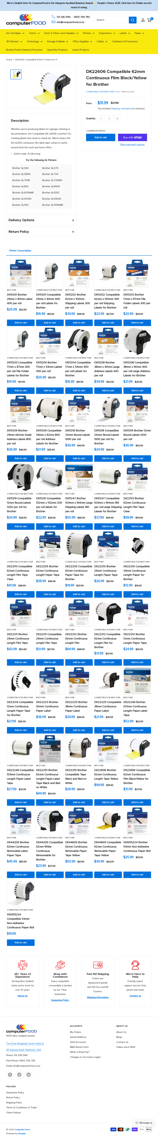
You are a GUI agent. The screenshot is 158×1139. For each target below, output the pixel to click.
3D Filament (12, 41)
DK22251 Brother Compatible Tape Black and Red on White (76, 777)
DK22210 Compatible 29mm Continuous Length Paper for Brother (136, 573)
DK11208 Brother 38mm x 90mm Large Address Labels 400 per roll (107, 369)
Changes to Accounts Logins (85, 1057)
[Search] (133, 20)
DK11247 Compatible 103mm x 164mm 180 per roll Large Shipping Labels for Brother (108, 505)
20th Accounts (78, 1042)
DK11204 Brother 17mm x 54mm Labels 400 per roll (49, 367)
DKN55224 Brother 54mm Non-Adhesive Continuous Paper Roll (136, 846)
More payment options (133, 144)
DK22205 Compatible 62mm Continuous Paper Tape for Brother (78, 573)
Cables (100, 41)
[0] (149, 20)
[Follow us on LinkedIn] (28, 1075)
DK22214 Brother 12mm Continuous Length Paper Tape (135, 638)
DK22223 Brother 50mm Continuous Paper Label (47, 706)
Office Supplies (81, 41)
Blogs (119, 1037)
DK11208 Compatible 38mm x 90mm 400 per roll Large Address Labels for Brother (136, 369)
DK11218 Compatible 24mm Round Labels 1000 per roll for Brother (106, 437)
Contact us (135, 996)
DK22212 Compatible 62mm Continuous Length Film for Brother (107, 641)
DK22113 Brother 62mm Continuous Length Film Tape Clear (134, 505)
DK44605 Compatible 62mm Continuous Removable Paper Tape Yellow (107, 849)
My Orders (75, 1032)
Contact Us (122, 1042)
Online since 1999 (125, 1047)
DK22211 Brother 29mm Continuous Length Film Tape (18, 638)
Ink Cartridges (13, 33)
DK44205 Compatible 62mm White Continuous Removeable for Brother (49, 851)
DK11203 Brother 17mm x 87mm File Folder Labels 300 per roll (136, 301)
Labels (123, 33)
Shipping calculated (121, 108)
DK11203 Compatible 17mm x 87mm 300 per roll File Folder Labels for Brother (19, 369)
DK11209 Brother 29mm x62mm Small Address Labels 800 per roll (19, 437)
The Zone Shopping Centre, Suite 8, (25, 1043)
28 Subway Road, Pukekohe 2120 (23, 1050)
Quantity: (91, 118)
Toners (32, 33)
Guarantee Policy (60, 1000)
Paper (138, 33)
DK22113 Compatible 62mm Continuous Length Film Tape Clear (19, 573)
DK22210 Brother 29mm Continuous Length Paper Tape (106, 571)
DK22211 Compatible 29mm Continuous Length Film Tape (49, 638)
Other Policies (13, 1112)
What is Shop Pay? (80, 1052)
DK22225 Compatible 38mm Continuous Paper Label (107, 706)
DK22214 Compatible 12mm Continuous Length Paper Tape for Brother (20, 709)
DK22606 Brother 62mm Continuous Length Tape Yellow (106, 774)
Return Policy (13, 1097)
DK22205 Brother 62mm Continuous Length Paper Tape (47, 571)
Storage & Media (56, 41)
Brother (11, 290)
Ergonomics (105, 33)
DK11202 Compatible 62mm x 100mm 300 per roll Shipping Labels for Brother (107, 301)
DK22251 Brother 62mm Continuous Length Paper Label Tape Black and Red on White (48, 779)
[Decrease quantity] (101, 118)
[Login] (143, 20)
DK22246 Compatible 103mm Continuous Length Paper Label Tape (20, 777)
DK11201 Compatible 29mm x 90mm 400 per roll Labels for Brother (48, 301)
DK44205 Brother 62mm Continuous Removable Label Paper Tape (18, 849)
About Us (23, 996)
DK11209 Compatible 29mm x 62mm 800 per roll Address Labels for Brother (48, 437)
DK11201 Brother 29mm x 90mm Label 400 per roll (19, 299)
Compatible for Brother (100, 92)
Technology (33, 41)
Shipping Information (98, 997)
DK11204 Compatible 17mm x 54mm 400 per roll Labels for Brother (78, 369)
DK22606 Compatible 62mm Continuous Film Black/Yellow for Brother (136, 777)
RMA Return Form (79, 1047)
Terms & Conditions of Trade (21, 1107)
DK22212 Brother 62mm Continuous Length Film (76, 638)
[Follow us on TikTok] (19, 1075)
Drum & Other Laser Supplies (59, 33)
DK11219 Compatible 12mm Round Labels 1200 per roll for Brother (19, 505)
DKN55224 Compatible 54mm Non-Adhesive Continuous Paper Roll (20, 921)
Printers (87, 33)
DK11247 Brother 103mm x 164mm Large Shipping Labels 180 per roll (79, 505)
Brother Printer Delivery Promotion (24, 50)
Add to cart (101, 137)
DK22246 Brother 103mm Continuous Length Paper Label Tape (135, 709)
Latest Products (80, 50)
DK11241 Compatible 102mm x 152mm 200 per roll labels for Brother (49, 505)
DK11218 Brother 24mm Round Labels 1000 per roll (77, 435)
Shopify (22, 1134)
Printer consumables (20, 250)
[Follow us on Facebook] (10, 1075)
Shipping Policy (14, 1102)
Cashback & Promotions (125, 41)
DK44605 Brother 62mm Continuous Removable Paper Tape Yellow (76, 849)
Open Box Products (57, 50)
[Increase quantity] (117, 118)
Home (9, 60)
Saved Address (78, 1037)
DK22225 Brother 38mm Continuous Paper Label (76, 706)
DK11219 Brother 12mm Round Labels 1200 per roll (137, 435)
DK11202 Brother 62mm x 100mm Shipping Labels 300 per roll (77, 301)
